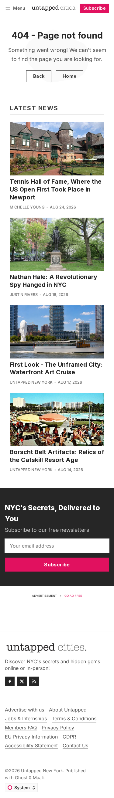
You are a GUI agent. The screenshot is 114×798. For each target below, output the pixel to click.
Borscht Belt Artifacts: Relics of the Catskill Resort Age (57, 456)
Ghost (21, 777)
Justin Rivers (24, 294)
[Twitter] (22, 681)
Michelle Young (27, 207)
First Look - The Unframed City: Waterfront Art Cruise (56, 368)
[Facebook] (10, 681)
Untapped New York (31, 382)
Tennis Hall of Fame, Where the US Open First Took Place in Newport (56, 189)
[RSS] (34, 681)
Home (70, 76)
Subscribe (94, 8)
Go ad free (73, 595)
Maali (38, 777)
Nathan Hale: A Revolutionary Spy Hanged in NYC (53, 280)
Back (39, 76)
